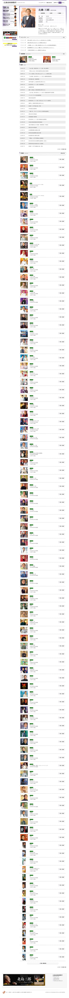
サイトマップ (56, 979)
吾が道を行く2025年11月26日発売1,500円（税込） (32, 59)
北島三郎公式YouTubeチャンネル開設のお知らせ (36, 42)
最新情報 (42, 13)
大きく (63, 3)
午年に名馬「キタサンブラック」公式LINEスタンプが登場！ (39, 40)
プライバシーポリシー (58, 980)
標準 (59, 3)
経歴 (51, 13)
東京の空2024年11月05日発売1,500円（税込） (56, 59)
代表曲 (59, 13)
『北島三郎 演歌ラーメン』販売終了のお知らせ (36, 50)
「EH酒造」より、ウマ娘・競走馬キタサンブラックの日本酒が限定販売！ (42, 45)
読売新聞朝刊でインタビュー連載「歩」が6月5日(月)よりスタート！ (40, 47)
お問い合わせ (56, 977)
